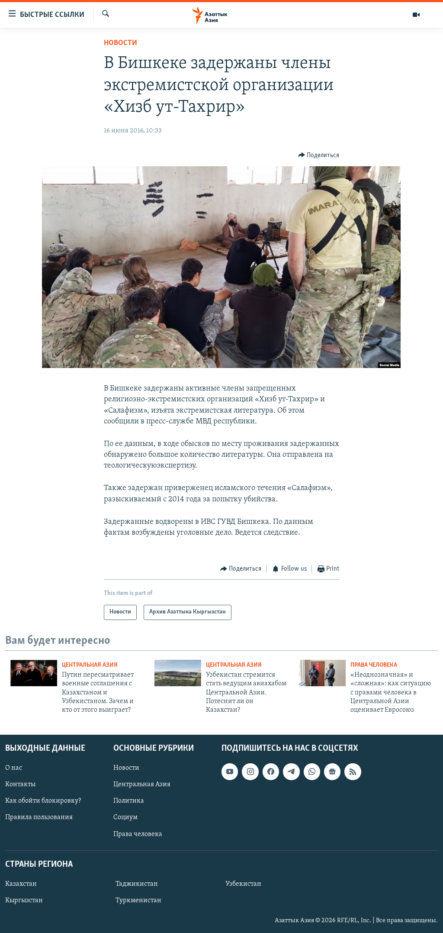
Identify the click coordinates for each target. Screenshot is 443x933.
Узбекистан (243, 884)
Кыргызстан (24, 900)
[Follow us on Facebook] (271, 771)
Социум (125, 817)
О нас (13, 768)
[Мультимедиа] (416, 15)
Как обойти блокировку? (43, 800)
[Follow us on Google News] (332, 771)
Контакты (20, 784)
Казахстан (21, 884)
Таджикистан (137, 884)
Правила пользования (39, 817)
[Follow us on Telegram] (291, 771)
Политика (128, 800)
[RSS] (352, 771)
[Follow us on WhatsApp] (312, 771)
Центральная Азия (90, 665)
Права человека (373, 665)
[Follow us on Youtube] (230, 771)
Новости (120, 43)
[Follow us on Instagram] (250, 771)
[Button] (319, 155)
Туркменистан (138, 900)
